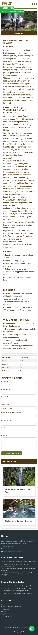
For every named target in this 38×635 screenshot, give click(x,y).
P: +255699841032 (7, 8)
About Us (4, 604)
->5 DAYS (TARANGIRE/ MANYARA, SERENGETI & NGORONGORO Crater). (15, 565)
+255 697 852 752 (8, 549)
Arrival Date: (5, 405)
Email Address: (6, 397)
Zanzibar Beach (6, 616)
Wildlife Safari (5, 609)
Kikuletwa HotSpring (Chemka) (19, 521)
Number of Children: (7, 428)
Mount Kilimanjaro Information (11, 607)
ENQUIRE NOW (19, 33)
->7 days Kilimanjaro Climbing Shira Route (15, 591)
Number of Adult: (6, 420)
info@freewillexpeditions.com (12, 551)
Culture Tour (5, 612)
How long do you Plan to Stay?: (11, 412)
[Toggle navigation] (34, 4)
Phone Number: (6, 389)
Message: (4, 436)
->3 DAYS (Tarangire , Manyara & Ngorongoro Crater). (18, 562)
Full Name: (4, 381)
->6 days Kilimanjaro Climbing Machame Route (16, 588)
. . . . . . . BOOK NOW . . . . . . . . (12, 453)
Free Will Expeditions (27, 627)
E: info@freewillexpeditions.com (12, 11)
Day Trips (4, 614)
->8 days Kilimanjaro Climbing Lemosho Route (16, 593)
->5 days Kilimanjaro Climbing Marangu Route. (16, 586)
